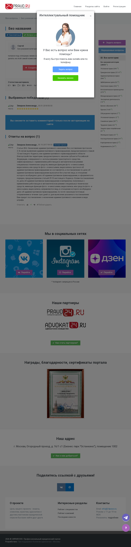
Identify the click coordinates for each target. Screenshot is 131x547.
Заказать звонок (65, 78)
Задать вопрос (66, 69)
